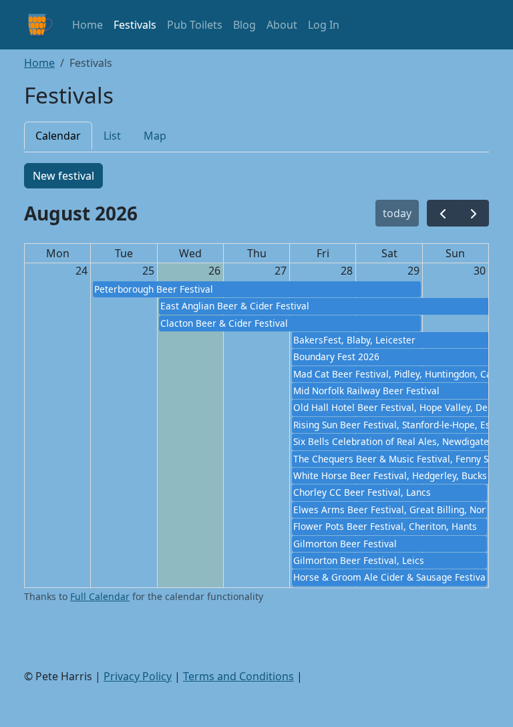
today (397, 213)
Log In (323, 24)
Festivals (135, 24)
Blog (244, 24)
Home (87, 24)
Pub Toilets (194, 24)
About (282, 24)
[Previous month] (442, 213)
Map (155, 135)
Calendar (58, 135)
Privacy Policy (138, 676)
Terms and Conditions (238, 676)
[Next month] (473, 213)
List (112, 135)
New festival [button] (63, 175)
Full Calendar (100, 596)
